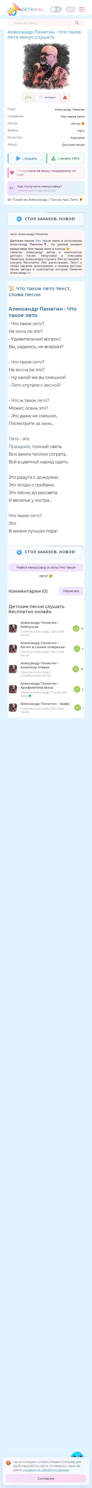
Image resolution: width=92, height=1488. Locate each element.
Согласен (46, 1478)
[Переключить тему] (56, 9)
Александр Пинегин (33, 234)
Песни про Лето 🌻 (66, 200)
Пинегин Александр (29, 200)
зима (21, 331)
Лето (16, 385)
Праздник (19, 446)
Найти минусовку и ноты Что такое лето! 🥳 (46, 568)
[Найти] (77, 23)
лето (55, 240)
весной (51, 385)
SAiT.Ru (34, 9)
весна (22, 369)
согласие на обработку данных (46, 1470)
